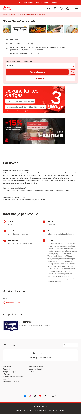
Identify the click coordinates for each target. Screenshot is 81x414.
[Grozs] (67, 8)
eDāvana (6, 374)
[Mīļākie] (61, 8)
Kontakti (31, 372)
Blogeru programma (11, 372)
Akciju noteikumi (35, 369)
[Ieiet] (55, 8)
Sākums (5, 14)
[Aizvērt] (76, 2)
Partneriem (7, 369)
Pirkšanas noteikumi (11, 382)
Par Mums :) (8, 366)
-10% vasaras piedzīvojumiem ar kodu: (33, 2)
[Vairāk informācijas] (32, 43)
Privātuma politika (35, 366)
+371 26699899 (41, 353)
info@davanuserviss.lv (42, 358)
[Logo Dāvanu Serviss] (9, 8)
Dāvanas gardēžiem (17, 14)
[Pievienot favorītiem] (72, 72)
